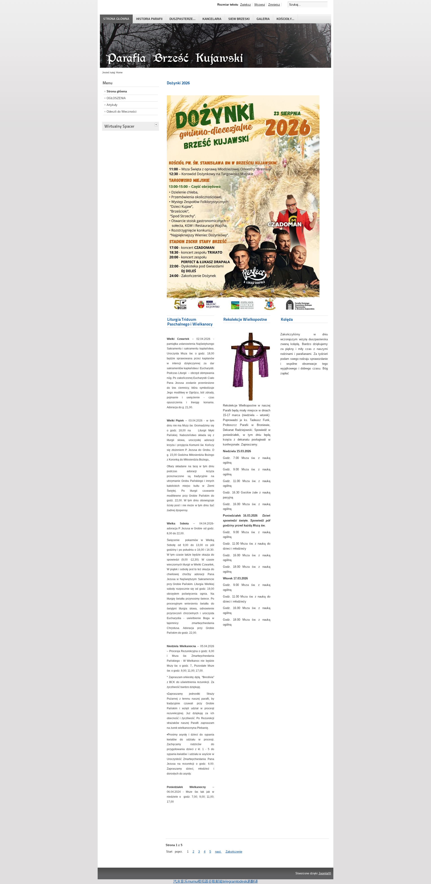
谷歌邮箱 (215, 881)
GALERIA (263, 19)
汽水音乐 (180, 881)
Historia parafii (149, 19)
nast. (218, 851)
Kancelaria (211, 19)
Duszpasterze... (182, 19)
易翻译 (252, 881)
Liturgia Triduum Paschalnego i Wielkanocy (190, 321)
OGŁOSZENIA (116, 98)
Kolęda (287, 319)
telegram (230, 881)
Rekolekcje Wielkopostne (245, 319)
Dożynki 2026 (178, 83)
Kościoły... (285, 19)
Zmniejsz (274, 4)
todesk (242, 881)
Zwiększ (245, 4)
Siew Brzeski (239, 19)
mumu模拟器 (198, 881)
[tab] (156, 124)
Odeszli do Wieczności (121, 111)
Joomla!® (325, 873)
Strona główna (116, 19)
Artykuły (112, 105)
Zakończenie (234, 851)
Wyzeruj (259, 4)
